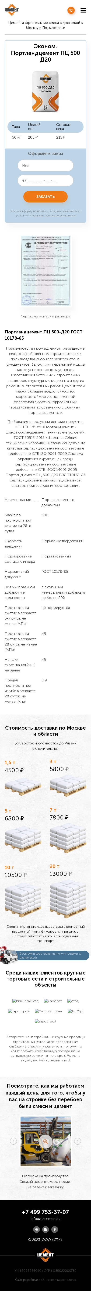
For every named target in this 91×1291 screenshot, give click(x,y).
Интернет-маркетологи (58, 1280)
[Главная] (12, 10)
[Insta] (45, 1229)
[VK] (36, 1229)
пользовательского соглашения (53, 215)
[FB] (54, 1229)
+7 (71, 10)
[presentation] (13, 1141)
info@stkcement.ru (45, 1219)
